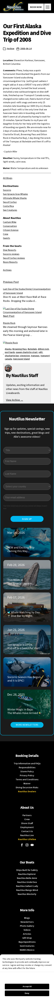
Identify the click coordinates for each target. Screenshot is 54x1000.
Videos (27, 930)
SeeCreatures (27, 946)
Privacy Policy (27, 775)
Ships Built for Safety (27, 870)
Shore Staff (27, 823)
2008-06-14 (26, 48)
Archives (7, 270)
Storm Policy (27, 771)
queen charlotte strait (27, 352)
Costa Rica (8, 206)
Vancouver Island (21, 359)
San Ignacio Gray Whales (15, 194)
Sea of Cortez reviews (14, 258)
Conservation (10, 226)
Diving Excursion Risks (27, 787)
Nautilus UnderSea (27, 882)
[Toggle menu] (47, 7)
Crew (5, 234)
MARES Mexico (27, 950)
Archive (10, 48)
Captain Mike (9, 222)
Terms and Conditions (27, 779)
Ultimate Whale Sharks (15, 198)
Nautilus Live (27, 835)
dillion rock (43, 349)
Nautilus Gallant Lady (27, 886)
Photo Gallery (27, 926)
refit (41, 352)
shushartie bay (12, 355)
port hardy (10, 352)
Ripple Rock (9, 323)
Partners (27, 815)
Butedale (32, 349)
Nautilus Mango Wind (27, 890)
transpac (35, 355)
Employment (27, 827)
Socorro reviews (11, 254)
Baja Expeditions (27, 942)
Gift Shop (27, 938)
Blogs (27, 918)
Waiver (27, 783)
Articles (27, 934)
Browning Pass (19, 349)
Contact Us (27, 831)
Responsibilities (27, 767)
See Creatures (10, 210)
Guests (6, 238)
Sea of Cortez (10, 202)
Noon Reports (10, 262)
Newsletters (27, 922)
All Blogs (7, 178)
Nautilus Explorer (27, 874)
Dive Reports (9, 250)
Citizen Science (10, 230)
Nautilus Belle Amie (27, 878)
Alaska (8, 349)
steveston (25, 355)
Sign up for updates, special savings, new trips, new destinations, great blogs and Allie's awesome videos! (27, 433)
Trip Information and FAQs (27, 763)
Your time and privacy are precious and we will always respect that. (25, 507)
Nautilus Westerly (27, 894)
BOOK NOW (36, 7)
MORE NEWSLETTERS (27, 724)
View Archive (14, 400)
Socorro (7, 190)
